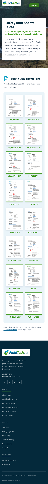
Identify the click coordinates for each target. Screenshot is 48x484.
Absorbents (6, 395)
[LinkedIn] (9, 382)
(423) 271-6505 (7, 374)
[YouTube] (20, 382)
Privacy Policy (32, 475)
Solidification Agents (9, 399)
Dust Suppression (8, 403)
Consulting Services (9, 460)
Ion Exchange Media (9, 411)
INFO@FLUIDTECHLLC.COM (11, 376)
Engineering (6, 464)
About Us (5, 428)
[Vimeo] (14, 382)
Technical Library (8, 440)
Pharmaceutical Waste (10, 407)
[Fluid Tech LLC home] (11, 3)
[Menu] (43, 5)
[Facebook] (4, 382)
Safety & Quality (8, 432)
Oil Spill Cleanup (7, 415)
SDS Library (6, 436)
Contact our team (10, 330)
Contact (34, 5)
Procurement (7, 444)
